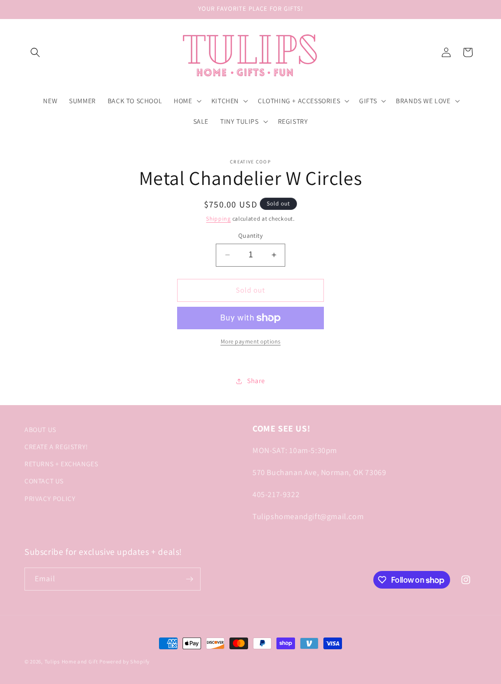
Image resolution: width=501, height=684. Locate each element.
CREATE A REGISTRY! (56, 446)
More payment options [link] (251, 341)
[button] (35, 52)
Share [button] (256, 380)
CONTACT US (44, 481)
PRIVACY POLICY (49, 498)
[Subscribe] (189, 579)
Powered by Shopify (124, 661)
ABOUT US (40, 429)
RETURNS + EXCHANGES (61, 463)
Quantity (250, 235)
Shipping (218, 218)
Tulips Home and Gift (71, 661)
